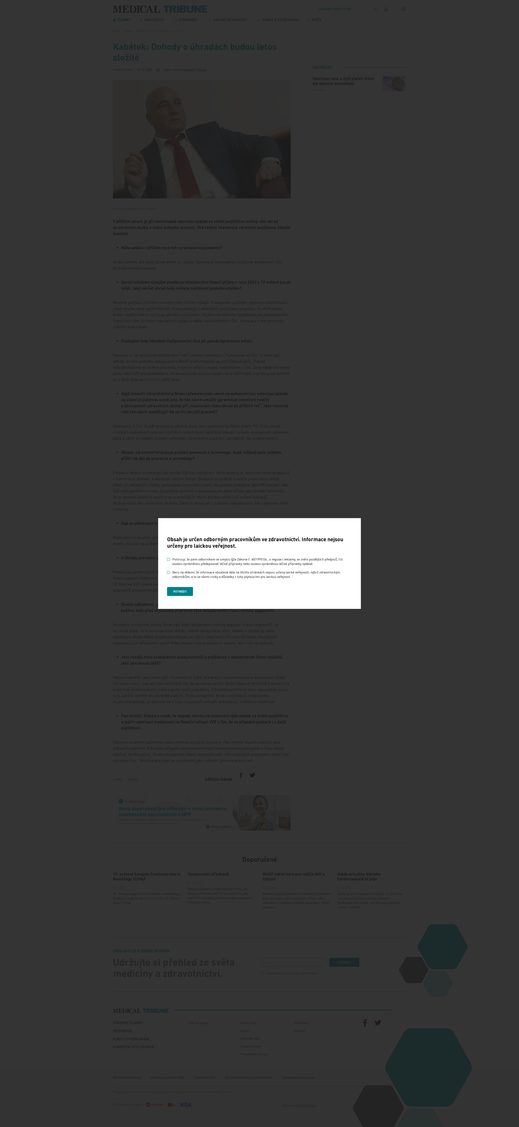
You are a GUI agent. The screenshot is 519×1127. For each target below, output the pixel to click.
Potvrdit (180, 591)
